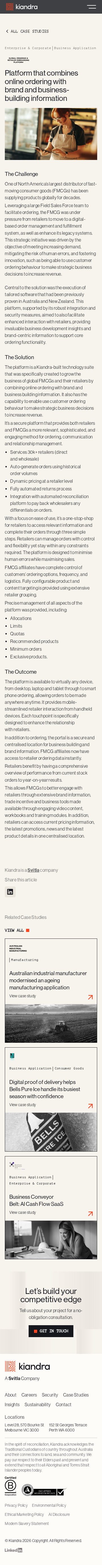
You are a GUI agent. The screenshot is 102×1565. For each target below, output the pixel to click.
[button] (91, 7)
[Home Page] (22, 7)
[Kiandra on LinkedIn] (14, 1550)
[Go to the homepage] (27, 1366)
